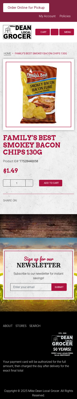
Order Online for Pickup (26, 7)
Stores (21, 326)
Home (7, 53)
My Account (47, 16)
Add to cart (51, 182)
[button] (54, 32)
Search (34, 326)
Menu (67, 32)
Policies (65, 16)
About (8, 326)
